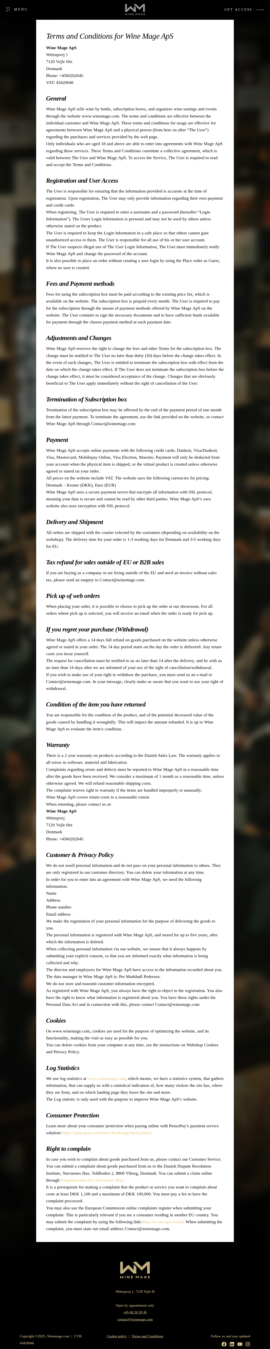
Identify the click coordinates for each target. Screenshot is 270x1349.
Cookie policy (117, 1336)
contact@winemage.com (135, 1319)
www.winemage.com (107, 1078)
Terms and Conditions (147, 1336)
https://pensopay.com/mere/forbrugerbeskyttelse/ (106, 1132)
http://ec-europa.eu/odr (163, 1221)
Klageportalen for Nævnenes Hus (92, 1180)
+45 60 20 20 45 (135, 1312)
